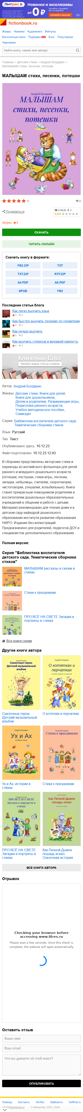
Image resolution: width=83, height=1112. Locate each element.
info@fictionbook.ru (13, 1107)
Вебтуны (50, 31)
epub (23, 291)
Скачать (41, 232)
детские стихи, (27, 393)
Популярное (65, 37)
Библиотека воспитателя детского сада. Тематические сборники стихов (45, 423)
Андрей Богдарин (52, 62)
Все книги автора (41, 867)
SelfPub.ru (75, 1102)
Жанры (6, 31)
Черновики (9, 42)
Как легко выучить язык (30, 311)
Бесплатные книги (14, 37)
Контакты (24, 1102)
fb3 (60, 291)
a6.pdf (60, 282)
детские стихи (27, 62)
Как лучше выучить (27, 331)
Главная (8, 62)
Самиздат (23, 414)
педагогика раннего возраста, (39, 405)
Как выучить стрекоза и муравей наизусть (45, 341)
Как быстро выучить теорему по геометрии (46, 321)
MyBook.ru (56, 1102)
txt (60, 265)
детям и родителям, (31, 401)
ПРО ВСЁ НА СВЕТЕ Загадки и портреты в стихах (49, 618)
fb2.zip (23, 265)
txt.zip (23, 274)
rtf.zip (60, 274)
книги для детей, (53, 393)
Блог (52, 37)
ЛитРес (40, 1102)
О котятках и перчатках (61, 713)
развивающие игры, (64, 401)
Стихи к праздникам (40, 592)
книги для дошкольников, (36, 397)
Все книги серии (19, 641)
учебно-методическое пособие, (40, 410)
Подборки (34, 37)
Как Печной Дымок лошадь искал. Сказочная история (58, 853)
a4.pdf (23, 282)
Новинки (19, 31)
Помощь (7, 1102)
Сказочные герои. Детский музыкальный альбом (19, 717)
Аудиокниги (34, 31)
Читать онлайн (41, 244)
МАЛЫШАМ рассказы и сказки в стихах (49, 570)
